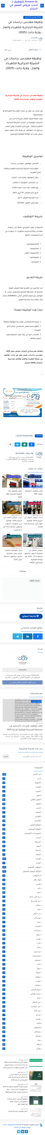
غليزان (22, 1019)
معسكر (22, 1036)
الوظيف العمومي (22, 867)
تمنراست (22, 930)
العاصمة (22, 821)
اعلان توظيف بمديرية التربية (18, 1111)
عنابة (22, 998)
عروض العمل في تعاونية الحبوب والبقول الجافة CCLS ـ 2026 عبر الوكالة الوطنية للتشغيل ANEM (33, 557)
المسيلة (22, 842)
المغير (22, 846)
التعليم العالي (22, 799)
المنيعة (22, 850)
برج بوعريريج (22, 901)
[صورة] (36, 1063)
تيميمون (22, 960)
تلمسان (22, 926)
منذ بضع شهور (22, 1072)
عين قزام (22, 1010)
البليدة (22, 787)
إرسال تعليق (34, 581)
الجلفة (22, 804)
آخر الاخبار (22, 774)
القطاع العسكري (22, 829)
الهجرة (22, 859)
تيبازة (22, 947)
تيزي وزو (22, 951)
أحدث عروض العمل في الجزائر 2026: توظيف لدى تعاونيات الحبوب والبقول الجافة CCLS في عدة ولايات (12, 524)
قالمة (22, 1023)
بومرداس (22, 918)
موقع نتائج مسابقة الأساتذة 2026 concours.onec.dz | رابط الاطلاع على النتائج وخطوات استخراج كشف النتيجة (15, 1065)
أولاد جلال (22, 880)
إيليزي (22, 884)
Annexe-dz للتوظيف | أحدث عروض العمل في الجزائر (24, 5)
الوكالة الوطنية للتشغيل (33, 17)
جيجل (22, 968)
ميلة (22, 1040)
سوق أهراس (22, 989)
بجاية (22, 892)
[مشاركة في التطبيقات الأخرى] (10, 444)
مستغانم (22, 1032)
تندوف (22, 935)
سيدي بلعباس (22, 994)
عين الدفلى (22, 1002)
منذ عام (38, 723)
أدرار (22, 778)
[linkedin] (27, 636)
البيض (22, 795)
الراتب (22, 808)
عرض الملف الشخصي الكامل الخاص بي (22, 682)
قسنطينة (22, 1027)
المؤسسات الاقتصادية (22, 833)
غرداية (22, 1015)
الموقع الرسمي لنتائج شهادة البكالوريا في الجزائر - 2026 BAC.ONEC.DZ (17, 1101)
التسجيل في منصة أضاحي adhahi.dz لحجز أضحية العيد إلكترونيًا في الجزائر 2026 (18, 1077)
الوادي (22, 863)
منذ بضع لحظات (36, 488)
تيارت (22, 943)
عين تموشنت (22, 1006)
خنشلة (22, 972)
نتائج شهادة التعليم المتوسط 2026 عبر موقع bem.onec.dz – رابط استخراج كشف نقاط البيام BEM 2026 (15, 1090)
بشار (22, 909)
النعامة (22, 854)
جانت (22, 964)
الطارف (22, 816)
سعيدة (22, 981)
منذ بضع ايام (22, 1060)
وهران (22, 1048)
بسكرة (22, 905)
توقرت (22, 939)
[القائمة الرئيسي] (42, 5)
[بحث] (3, 5)
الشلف (22, 812)
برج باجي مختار (22, 897)
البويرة (22, 791)
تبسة (22, 922)
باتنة (22, 888)
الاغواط (22, 783)
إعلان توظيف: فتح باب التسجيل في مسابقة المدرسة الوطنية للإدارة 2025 (25, 728)
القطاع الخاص (22, 825)
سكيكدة (22, 985)
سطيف (22, 977)
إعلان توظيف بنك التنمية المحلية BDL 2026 (14, 494)
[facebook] (38, 636)
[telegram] (17, 636)
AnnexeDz (22, 670)
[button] (32, 444)
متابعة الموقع (29, 616)
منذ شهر (23, 1097)
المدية (22, 837)
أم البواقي (22, 875)
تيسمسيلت (22, 956)
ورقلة (22, 1044)
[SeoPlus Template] (40, 1125)
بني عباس (22, 913)
